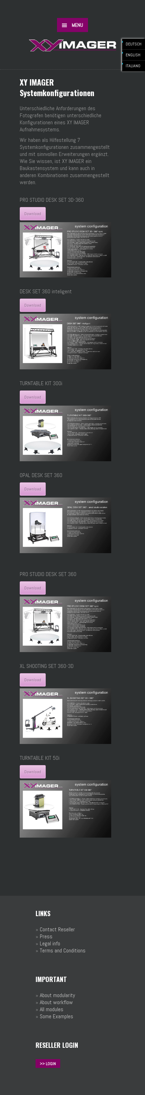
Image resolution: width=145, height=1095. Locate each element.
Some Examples (56, 1016)
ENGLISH (133, 55)
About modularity (57, 995)
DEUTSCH (133, 44)
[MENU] (133, 11)
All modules (51, 1009)
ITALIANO (133, 66)
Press (46, 936)
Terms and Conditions (63, 950)
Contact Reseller (57, 929)
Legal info (50, 943)
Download (32, 214)
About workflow (56, 1002)
